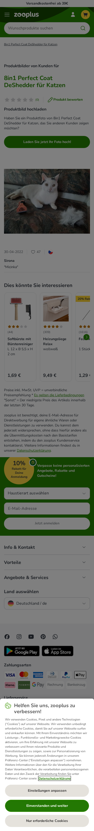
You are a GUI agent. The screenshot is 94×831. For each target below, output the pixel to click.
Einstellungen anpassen (47, 790)
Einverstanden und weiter (47, 805)
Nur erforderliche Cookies (47, 820)
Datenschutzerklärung (54, 778)
